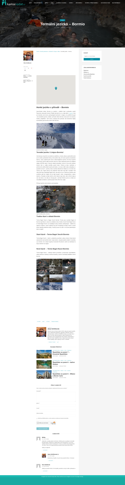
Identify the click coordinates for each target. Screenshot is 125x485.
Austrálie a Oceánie (61, 2)
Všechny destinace (44, 51)
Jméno (38, 403)
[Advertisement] (56, 64)
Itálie (62, 20)
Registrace (86, 70)
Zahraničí (51, 51)
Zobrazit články (52, 342)
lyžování (48, 321)
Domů (30, 2)
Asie (52, 2)
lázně (43, 321)
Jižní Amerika (79, 2)
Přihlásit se (86, 72)
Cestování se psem (105, 2)
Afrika (46, 2)
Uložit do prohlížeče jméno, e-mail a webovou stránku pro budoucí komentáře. (53, 418)
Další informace (116, 2)
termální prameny (54, 321)
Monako (69, 370)
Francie (62, 350)
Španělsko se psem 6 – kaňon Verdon (64, 363)
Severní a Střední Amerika (91, 2)
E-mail (37, 408)
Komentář (38, 391)
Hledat (91, 59)
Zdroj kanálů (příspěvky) (89, 74)
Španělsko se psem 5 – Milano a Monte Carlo (64, 375)
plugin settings (80, 476)
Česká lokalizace (87, 77)
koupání (38, 321)
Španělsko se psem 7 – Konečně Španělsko (61, 353)
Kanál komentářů (87, 76)
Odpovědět (45, 450)
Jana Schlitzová (27, 63)
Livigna (71, 113)
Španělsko (69, 350)
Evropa (71, 2)
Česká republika (38, 2)
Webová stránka (39, 413)
